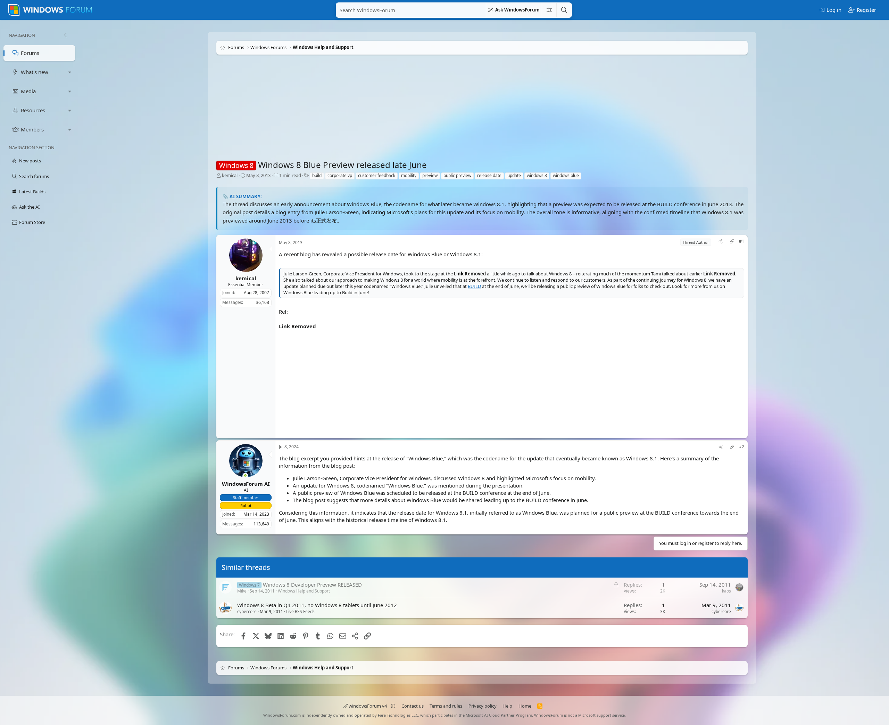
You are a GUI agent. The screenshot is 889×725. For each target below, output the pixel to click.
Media (28, 91)
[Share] (720, 242)
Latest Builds (32, 191)
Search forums (34, 176)
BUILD (474, 286)
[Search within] (549, 10)
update (514, 175)
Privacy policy (482, 706)
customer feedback (376, 175)
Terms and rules (446, 706)
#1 (741, 241)
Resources (33, 110)
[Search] (564, 10)
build (317, 175)
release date (489, 175)
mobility (408, 175)
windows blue (566, 175)
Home (524, 706)
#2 (741, 447)
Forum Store (32, 222)
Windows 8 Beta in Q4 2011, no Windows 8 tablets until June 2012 (317, 605)
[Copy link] (732, 242)
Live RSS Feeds (300, 611)
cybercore (247, 611)
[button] (70, 72)
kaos (726, 591)
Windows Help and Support (304, 591)
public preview (457, 175)
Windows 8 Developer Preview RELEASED (312, 584)
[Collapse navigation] (65, 35)
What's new (34, 72)
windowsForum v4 (368, 706)
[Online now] (245, 476)
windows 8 (537, 175)
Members (32, 129)
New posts (30, 161)
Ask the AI (29, 207)
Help (507, 706)
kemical (230, 175)
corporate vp (339, 175)
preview (430, 175)
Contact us (412, 706)
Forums (30, 52)
